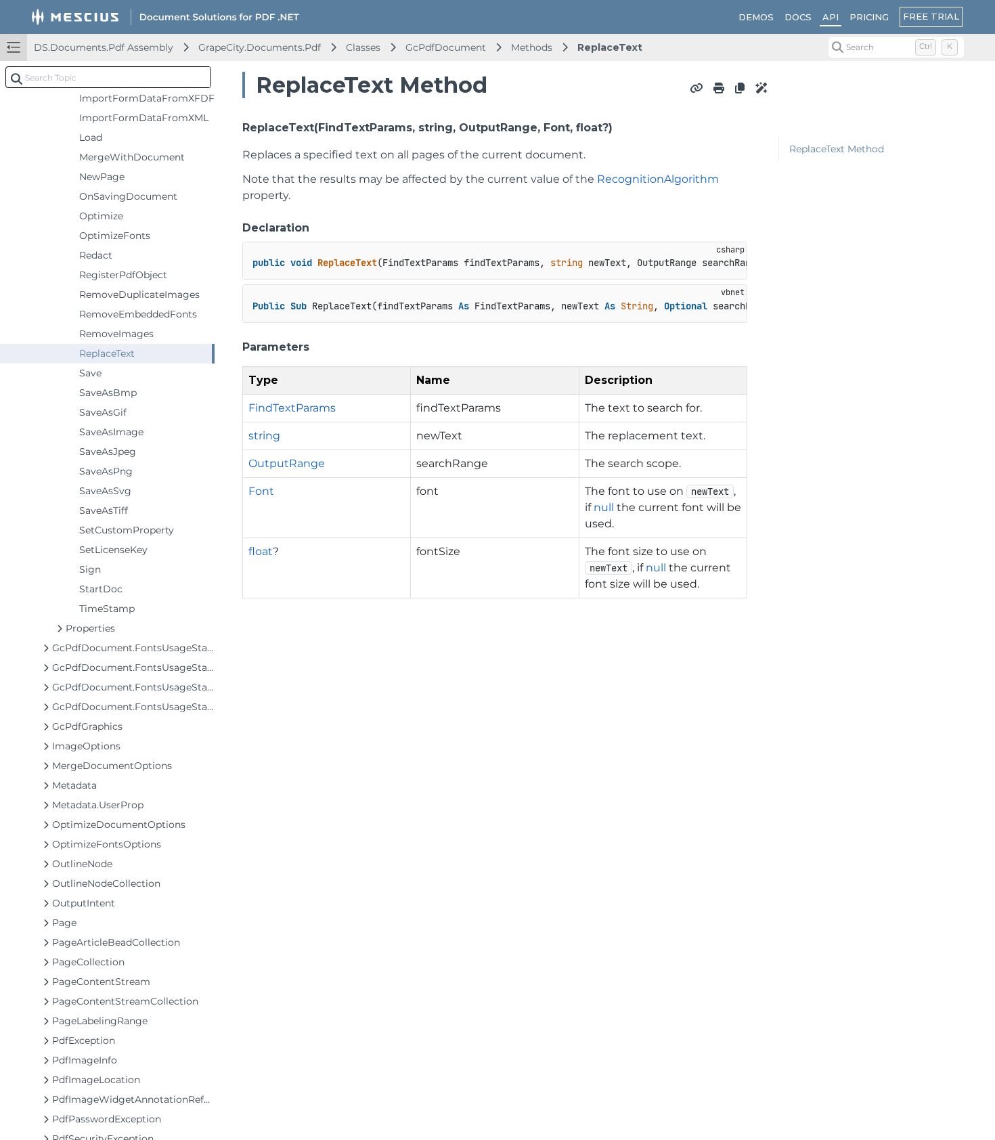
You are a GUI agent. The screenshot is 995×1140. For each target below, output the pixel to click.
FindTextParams (292, 407)
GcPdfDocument (445, 47)
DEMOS (756, 17)
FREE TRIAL (931, 16)
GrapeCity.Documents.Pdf (259, 47)
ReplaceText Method (836, 149)
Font (261, 491)
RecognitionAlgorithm (658, 179)
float (260, 551)
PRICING (869, 17)
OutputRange (286, 463)
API (830, 17)
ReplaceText (609, 47)
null (604, 507)
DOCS (798, 17)
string (264, 435)
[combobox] (108, 77)
